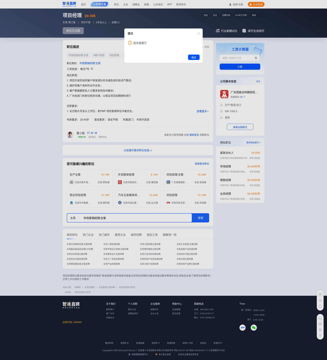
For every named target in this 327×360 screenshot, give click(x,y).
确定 (193, 57)
